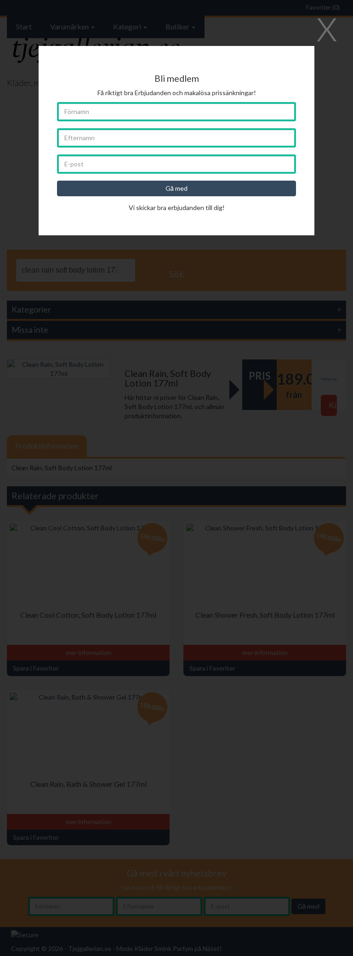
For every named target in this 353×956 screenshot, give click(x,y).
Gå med (176, 188)
